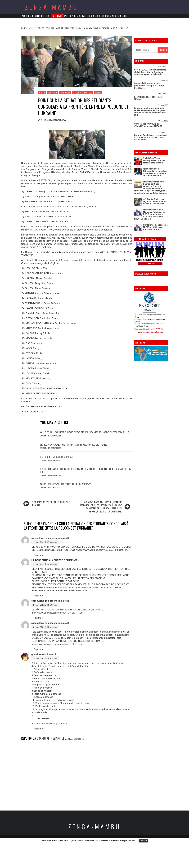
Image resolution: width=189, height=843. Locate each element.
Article (42, 93)
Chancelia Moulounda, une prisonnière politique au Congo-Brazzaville (73, 444)
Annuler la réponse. (75, 738)
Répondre (38, 555)
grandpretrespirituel (42, 654)
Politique (46, 15)
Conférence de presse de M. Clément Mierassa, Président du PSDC (155, 227)
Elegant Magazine (106, 838)
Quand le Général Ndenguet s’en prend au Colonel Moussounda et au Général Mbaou (155, 172)
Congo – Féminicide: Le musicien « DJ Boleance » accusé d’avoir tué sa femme (150, 137)
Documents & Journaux (99, 15)
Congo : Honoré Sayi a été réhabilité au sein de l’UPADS (65, 484)
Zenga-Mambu (51, 6)
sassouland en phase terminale (48, 538)
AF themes (123, 838)
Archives (81, 15)
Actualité (35, 15)
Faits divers (70, 15)
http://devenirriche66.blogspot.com (49, 723)
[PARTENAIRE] (151, 313)
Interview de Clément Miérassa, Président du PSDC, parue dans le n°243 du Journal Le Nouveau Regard (149, 214)
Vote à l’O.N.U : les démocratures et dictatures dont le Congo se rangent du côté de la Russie (84, 432)
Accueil (25, 15)
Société (98, 93)
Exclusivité (57, 15)
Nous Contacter (120, 15)
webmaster (46, 119)
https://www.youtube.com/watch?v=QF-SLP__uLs (56, 612)
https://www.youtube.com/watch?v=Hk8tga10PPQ (102, 549)
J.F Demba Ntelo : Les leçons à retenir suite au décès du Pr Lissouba (154, 201)
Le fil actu (77, 93)
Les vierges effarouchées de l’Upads (56, 456)
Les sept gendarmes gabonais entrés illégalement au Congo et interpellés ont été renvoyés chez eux (85, 470)
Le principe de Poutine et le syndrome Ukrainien (50, 504)
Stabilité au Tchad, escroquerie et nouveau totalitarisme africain (154, 160)
